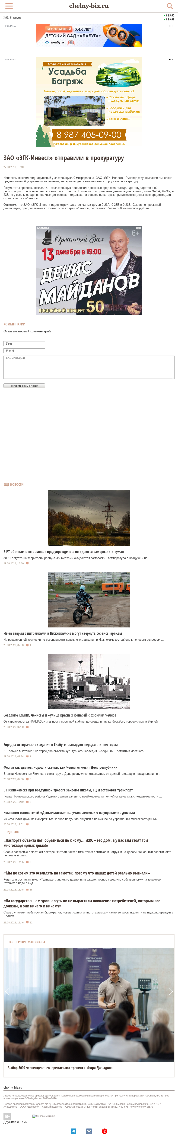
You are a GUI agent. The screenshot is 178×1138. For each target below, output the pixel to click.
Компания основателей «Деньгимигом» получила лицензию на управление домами (69, 812)
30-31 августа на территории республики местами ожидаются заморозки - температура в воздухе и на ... (77, 558)
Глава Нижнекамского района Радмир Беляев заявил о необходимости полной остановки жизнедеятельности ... (82, 796)
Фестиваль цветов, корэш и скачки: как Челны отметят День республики (60, 767)
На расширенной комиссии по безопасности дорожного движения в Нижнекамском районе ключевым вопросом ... (83, 639)
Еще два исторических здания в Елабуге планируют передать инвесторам (60, 744)
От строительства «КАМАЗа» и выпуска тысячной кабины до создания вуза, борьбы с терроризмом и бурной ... (82, 721)
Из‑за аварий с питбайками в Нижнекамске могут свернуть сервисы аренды (62, 633)
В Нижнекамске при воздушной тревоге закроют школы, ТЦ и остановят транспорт (68, 790)
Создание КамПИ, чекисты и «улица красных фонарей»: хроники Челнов (59, 715)
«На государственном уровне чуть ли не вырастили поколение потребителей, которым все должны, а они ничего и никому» (81, 903)
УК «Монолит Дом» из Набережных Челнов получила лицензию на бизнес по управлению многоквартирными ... (82, 819)
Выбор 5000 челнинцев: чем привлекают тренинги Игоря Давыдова (60, 1067)
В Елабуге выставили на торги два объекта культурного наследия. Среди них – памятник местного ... (75, 751)
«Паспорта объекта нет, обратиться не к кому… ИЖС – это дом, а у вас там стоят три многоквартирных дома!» (75, 842)
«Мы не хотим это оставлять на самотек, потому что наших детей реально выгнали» (76, 873)
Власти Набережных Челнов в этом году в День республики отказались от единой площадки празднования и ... (82, 773)
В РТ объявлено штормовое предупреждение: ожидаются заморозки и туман (63, 551)
